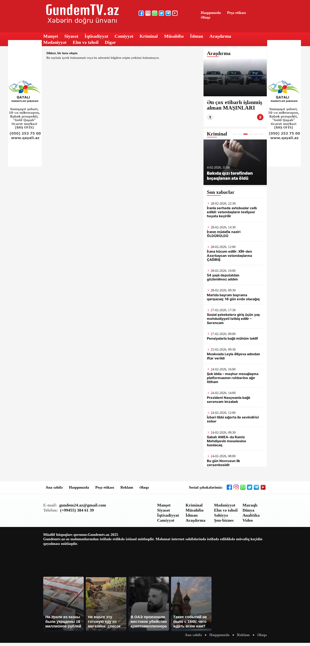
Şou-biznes (224, 520)
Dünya (248, 510)
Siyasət (71, 36)
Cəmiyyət (124, 36)
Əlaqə (205, 17)
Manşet (50, 36)
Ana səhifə (54, 487)
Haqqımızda (211, 13)
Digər (110, 42)
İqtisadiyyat (96, 36)
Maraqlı (250, 505)
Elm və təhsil (85, 42)
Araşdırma (220, 36)
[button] (235, 134)
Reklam (126, 487)
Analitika (251, 515)
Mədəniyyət (54, 42)
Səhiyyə (221, 515)
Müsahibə (174, 36)
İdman (196, 36)
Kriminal (149, 36)
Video (248, 520)
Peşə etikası (236, 13)
